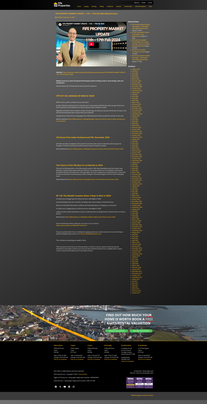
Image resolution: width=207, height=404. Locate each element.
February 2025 (136, 104)
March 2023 (135, 149)
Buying (86, 6)
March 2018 (135, 265)
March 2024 (135, 125)
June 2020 (135, 213)
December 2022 (137, 155)
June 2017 (135, 283)
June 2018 (135, 260)
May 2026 (135, 75)
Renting (94, 6)
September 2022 (137, 160)
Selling (102, 6)
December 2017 (137, 271)
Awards (118, 6)
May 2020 (135, 215)
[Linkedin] (69, 387)
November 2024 (137, 110)
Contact (150, 2)
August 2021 (136, 186)
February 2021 (136, 197)
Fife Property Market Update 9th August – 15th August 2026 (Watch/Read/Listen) (141, 57)
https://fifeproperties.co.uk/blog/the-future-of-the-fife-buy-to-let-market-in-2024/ (94, 179)
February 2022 (136, 174)
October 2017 (136, 275)
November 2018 (137, 250)
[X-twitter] (60, 387)
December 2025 (137, 85)
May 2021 (135, 192)
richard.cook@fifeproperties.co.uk (90, 234)
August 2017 (136, 279)
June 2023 (135, 143)
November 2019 (137, 227)
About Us (136, 2)
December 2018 (137, 248)
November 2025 (137, 87)
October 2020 (136, 205)
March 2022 (135, 172)
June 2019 (135, 236)
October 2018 (136, 252)
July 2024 (135, 118)
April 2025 (135, 100)
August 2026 (136, 69)
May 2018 (135, 262)
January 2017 (136, 293)
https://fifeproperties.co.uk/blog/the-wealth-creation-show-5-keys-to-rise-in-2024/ (90, 217)
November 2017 (137, 273)
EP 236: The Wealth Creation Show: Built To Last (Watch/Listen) (140, 34)
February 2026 (136, 81)
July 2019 (135, 234)
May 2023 (135, 145)
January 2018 (136, 269)
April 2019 (135, 240)
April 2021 (135, 194)
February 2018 (136, 267)
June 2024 (135, 120)
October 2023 (136, 135)
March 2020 (135, 219)
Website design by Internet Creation (142, 395)
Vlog (150, 6)
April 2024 (135, 124)
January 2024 (136, 129)
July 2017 (135, 281)
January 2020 (136, 223)
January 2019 (136, 246)
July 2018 (135, 258)
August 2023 (136, 139)
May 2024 (135, 122)
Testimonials (128, 6)
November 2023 (137, 133)
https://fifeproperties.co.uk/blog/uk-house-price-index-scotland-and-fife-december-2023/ (96, 149)
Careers (144, 2)
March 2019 (135, 242)
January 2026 (136, 83)
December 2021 (137, 178)
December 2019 (137, 225)
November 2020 (137, 203)
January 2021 (136, 199)
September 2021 (137, 184)
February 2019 (136, 244)
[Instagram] (74, 387)
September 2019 (137, 230)
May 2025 (135, 98)
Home (79, 6)
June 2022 (135, 166)
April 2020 (135, 217)
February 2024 (136, 127)
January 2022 (136, 176)
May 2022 (135, 168)
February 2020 (136, 221)
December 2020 (137, 201)
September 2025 (137, 90)
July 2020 (135, 211)
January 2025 (136, 106)
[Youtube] (65, 387)
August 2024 (136, 116)
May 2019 (135, 238)
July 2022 (135, 164)
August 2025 (136, 92)
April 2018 (135, 264)
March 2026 (135, 79)
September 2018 (137, 254)
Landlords (110, 6)
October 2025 (136, 89)
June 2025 (135, 96)
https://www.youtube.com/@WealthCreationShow (71, 225)
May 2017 (135, 285)
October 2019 (136, 229)
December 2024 (137, 108)
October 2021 (136, 182)
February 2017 (136, 291)
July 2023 (135, 141)
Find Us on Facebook (60, 359)
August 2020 (136, 209)
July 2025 (135, 94)
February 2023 (136, 151)
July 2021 (135, 188)
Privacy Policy (83, 374)
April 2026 (135, 77)
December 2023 (137, 131)
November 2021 (137, 180)
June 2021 (135, 190)
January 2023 (136, 153)
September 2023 (137, 137)
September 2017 (137, 277)
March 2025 (135, 102)
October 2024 (136, 112)
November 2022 (137, 157)
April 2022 (135, 170)
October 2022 (136, 159)
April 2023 (135, 147)
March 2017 (135, 289)
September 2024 (137, 114)
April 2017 (135, 287)
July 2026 (135, 71)
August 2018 (136, 256)
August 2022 (136, 162)
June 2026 (135, 73)
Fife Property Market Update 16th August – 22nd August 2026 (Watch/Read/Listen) (141, 26)
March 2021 (135, 195)
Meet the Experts (140, 6)
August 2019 (136, 232)
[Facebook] (56, 387)
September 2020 (137, 207)
